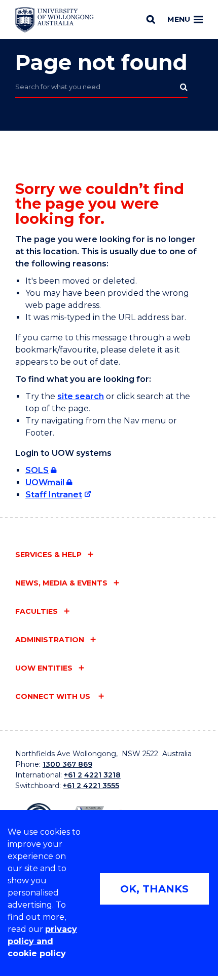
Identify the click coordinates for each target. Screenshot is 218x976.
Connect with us (53, 696)
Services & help (48, 554)
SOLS (37, 470)
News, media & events (61, 583)
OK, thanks (154, 889)
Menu (178, 19)
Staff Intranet (53, 494)
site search (80, 396)
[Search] (150, 19)
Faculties (36, 611)
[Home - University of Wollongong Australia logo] (54, 19)
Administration (49, 639)
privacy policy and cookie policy (42, 941)
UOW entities (43, 668)
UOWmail (44, 482)
